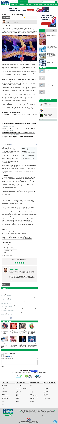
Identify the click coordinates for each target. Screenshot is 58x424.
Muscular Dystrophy (48, 114)
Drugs (3, 400)
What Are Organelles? (8, 247)
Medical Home (14, 1)
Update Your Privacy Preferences (49, 415)
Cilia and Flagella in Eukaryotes (10, 249)
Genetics (45, 103)
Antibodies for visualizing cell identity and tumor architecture (13, 344)
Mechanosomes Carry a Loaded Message (8, 305)
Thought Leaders (5, 392)
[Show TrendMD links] (36, 144)
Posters (3, 403)
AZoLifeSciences (47, 398)
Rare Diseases (46, 108)
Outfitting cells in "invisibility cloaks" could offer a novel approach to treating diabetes (5, 345)
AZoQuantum (46, 395)
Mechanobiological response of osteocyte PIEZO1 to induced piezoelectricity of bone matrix (19, 124)
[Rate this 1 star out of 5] (15, 263)
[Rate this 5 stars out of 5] (23, 263)
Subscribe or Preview (47, 104)
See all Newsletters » (43, 119)
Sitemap (31, 391)
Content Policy (32, 398)
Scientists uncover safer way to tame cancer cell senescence (51, 41)
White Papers (4, 391)
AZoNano (45, 386)
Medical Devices (5, 398)
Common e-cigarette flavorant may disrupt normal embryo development (23, 332)
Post (3, 366)
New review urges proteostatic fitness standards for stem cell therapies (4, 332)
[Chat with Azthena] (55, 421)
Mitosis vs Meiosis (8, 250)
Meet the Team (33, 386)
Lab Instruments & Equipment (22, 388)
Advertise (31, 392)
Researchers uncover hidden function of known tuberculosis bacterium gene (52, 34)
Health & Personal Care (6, 397)
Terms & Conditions (33, 395)
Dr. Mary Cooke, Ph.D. (15, 22)
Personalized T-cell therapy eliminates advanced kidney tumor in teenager (22, 344)
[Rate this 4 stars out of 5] (21, 263)
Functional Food (5, 386)
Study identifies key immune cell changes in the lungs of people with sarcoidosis (32, 344)
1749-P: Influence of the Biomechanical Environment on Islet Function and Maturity (18, 128)
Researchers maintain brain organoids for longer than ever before (52, 61)
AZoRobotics (46, 391)
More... (5, 252)
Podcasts (3, 404)
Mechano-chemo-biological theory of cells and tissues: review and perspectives (18, 132)
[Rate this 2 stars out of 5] (17, 263)
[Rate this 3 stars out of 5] (19, 263)
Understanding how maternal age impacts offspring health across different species (51, 55)
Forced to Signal (4, 294)
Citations (4, 288)
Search (31, 388)
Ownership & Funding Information (34, 401)
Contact (31, 394)
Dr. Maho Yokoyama (14, 269)
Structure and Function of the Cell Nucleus (13, 246)
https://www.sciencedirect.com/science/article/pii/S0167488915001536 (17, 238)
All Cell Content (7, 244)
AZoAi (45, 400)
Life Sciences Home (23, 1)
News (3, 388)
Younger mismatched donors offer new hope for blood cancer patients (14, 332)
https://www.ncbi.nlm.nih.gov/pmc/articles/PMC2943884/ (14, 233)
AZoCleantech (46, 388)
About (31, 385)
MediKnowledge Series (6, 395)
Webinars (18, 395)
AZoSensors (46, 392)
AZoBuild (45, 397)
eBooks (3, 401)
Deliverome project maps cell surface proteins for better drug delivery (32, 332)
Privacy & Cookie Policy (34, 397)
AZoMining (46, 394)
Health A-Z (4, 389)
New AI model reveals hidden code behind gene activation (52, 47)
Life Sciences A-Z (19, 389)
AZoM (45, 385)
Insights (3, 394)
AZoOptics (45, 389)
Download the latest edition (28, 158)
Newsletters (32, 389)
